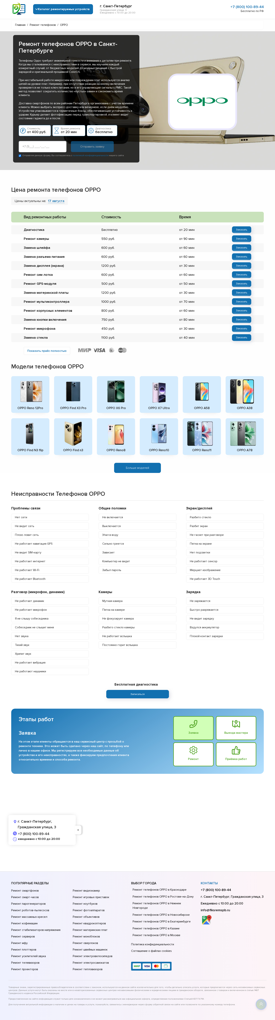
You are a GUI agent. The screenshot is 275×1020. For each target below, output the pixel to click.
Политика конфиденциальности (152, 944)
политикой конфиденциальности (91, 155)
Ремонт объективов (86, 917)
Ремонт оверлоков (85, 943)
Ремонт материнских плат (90, 930)
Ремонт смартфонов (25, 890)
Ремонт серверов (23, 936)
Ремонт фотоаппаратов (89, 910)
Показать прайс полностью (47, 351)
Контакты (209, 883)
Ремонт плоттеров (23, 949)
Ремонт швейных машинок (90, 949)
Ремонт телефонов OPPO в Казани (156, 928)
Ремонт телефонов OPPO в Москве (156, 935)
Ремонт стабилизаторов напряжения (35, 930)
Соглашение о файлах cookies (151, 951)
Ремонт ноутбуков (85, 904)
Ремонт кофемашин (24, 923)
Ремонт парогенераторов (28, 904)
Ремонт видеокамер (86, 890)
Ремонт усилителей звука (28, 956)
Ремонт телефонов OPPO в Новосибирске (161, 915)
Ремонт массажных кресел (29, 917)
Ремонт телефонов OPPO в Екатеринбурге (162, 921)
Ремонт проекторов (24, 969)
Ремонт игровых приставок (91, 897)
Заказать (241, 229)
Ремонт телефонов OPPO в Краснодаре (160, 890)
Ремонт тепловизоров (88, 969)
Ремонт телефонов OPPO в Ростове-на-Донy (163, 896)
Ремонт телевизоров (25, 963)
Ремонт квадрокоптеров (89, 923)
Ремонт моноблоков (86, 936)
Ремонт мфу (19, 943)
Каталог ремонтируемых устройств (64, 9)
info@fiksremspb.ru (215, 910)
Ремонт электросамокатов (91, 963)
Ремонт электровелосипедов (92, 956)
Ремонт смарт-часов (25, 897)
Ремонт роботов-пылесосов (30, 910)
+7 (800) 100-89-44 (247, 7)
